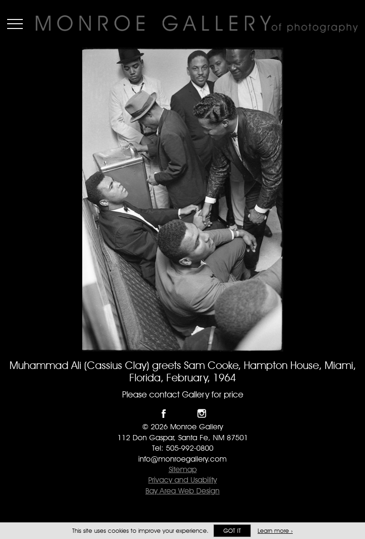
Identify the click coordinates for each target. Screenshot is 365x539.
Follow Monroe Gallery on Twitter (182, 413)
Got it (232, 530)
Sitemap (183, 469)
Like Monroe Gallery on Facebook (163, 413)
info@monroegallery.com (182, 458)
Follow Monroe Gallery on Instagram (201, 413)
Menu (15, 24)
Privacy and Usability (182, 479)
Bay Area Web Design (182, 490)
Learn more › (275, 530)
